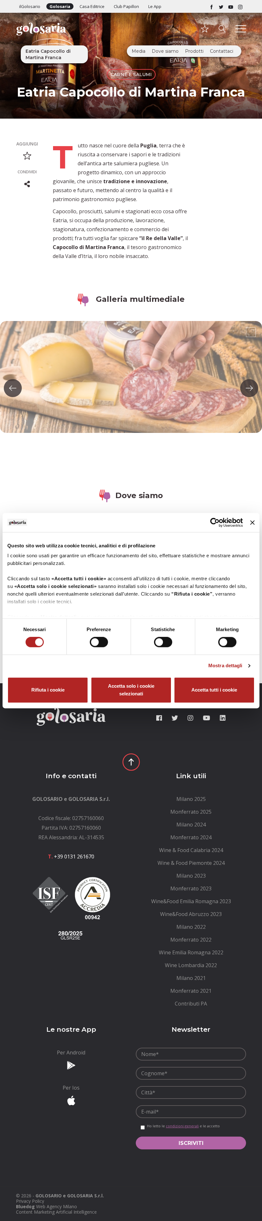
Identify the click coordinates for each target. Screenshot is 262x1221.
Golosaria (60, 6)
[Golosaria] (41, 38)
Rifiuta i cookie (48, 690)
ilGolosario (29, 6)
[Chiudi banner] (252, 522)
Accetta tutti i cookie (214, 690)
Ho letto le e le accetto (183, 1126)
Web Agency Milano (56, 1206)
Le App (154, 6)
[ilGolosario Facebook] (211, 6)
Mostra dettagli (225, 666)
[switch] (99, 642)
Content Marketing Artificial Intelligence (56, 1212)
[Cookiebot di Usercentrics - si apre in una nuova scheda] (215, 522)
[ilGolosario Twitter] (221, 6)
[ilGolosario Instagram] (240, 6)
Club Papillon (126, 6)
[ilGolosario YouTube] (230, 6)
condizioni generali (182, 1125)
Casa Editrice (92, 6)
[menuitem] (191, 799)
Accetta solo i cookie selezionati (131, 689)
